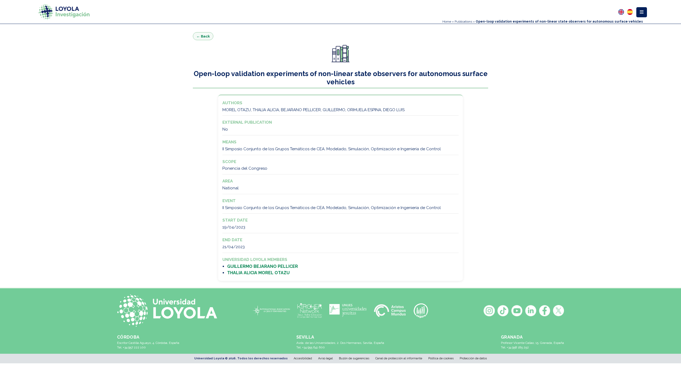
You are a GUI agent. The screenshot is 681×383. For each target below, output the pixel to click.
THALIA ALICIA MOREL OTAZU (258, 272)
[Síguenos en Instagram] (489, 310)
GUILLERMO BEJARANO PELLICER (262, 266)
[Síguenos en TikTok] (503, 310)
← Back (203, 36)
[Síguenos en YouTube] (516, 310)
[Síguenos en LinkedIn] (530, 310)
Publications (463, 21)
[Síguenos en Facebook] (544, 310)
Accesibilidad (303, 358)
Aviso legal (325, 358)
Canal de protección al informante (398, 358)
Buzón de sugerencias (354, 358)
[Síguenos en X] (558, 310)
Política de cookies (441, 358)
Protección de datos (473, 358)
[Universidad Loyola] (170, 310)
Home (446, 21)
